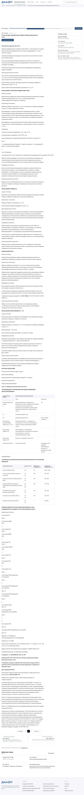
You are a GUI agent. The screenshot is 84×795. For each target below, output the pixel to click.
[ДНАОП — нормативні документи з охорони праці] (7, 2)
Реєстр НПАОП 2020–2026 (28, 790)
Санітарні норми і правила (48, 788)
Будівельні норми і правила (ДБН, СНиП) (31, 788)
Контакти (50, 2)
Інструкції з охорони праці (28, 786)
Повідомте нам (24, 747)
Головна (3, 5)
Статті (37, 2)
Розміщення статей (69, 790)
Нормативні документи (19, 2)
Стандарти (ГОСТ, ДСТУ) (21, 5)
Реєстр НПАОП (30, 2)
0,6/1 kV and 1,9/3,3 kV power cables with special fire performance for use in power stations (42, 767)
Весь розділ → (51, 753)
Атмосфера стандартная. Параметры (12, 766)
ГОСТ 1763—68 (5, 33)
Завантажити (79, 28)
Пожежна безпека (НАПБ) (48, 790)
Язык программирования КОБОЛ (38, 759)
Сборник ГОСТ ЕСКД (8, 757)
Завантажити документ (7, 40)
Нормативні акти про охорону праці (50, 786)
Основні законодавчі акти (48, 783)
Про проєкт (43, 2)
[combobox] (73, 2)
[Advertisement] (42, 17)
